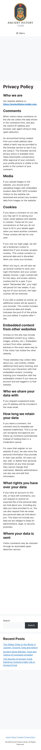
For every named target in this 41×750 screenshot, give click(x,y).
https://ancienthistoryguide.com (20, 104)
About (14, 737)
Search (6, 620)
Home (8, 737)
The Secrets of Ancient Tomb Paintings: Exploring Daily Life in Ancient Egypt (19, 662)
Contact (20, 737)
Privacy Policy (30, 737)
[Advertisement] (20, 57)
